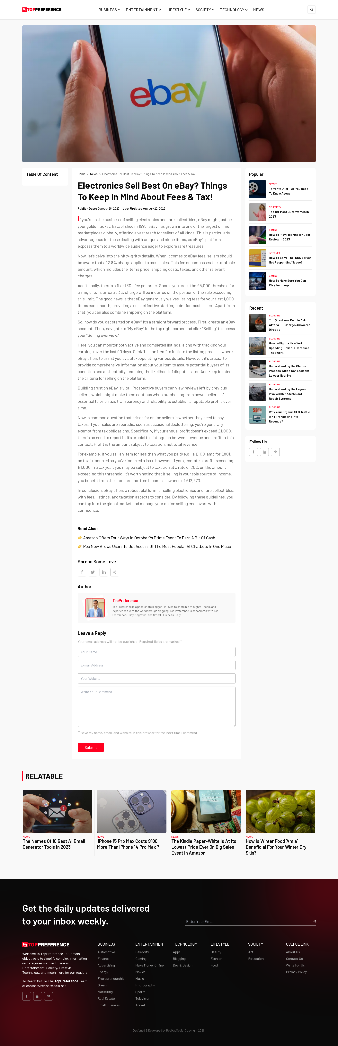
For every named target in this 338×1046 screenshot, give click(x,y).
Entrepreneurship (111, 978)
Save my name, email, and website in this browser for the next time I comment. (139, 733)
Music (139, 978)
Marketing (105, 992)
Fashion (216, 958)
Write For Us (295, 965)
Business (108, 9)
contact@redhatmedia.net (46, 985)
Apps (177, 952)
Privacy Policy (296, 972)
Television (142, 998)
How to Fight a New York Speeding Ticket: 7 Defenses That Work (289, 347)
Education (256, 958)
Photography (145, 985)
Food (214, 965)
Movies (273, 184)
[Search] (311, 9)
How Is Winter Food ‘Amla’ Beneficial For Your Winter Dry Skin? (276, 847)
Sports (140, 992)
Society (203, 9)
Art (250, 952)
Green (102, 985)
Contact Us (294, 958)
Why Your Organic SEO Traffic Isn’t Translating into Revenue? (289, 416)
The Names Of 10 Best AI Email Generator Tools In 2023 (54, 844)
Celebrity (275, 207)
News (258, 9)
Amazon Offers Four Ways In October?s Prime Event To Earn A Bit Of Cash (149, 537)
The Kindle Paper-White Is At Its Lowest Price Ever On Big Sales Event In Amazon (203, 847)
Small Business (109, 1005)
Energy (103, 972)
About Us (293, 952)
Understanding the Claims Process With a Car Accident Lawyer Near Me (289, 370)
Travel (140, 1005)
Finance (104, 958)
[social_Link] (253, 452)
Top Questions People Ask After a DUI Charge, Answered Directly (289, 324)
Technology (232, 9)
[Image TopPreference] (95, 607)
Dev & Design (182, 965)
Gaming (273, 230)
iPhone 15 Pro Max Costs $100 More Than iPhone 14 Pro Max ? (128, 844)
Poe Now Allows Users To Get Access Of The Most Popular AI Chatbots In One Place (157, 546)
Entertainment (142, 9)
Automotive (106, 952)
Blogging (274, 315)
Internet (274, 253)
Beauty (216, 952)
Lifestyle (176, 9)
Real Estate (106, 998)
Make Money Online (149, 965)
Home (81, 174)
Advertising (106, 965)
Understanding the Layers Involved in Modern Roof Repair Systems (287, 393)
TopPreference (125, 600)
